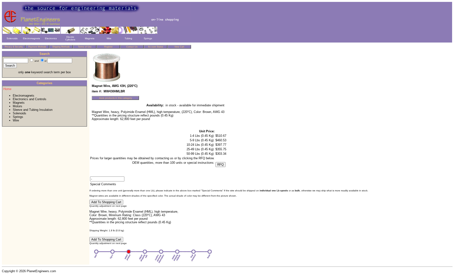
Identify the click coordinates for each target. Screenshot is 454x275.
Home (7, 89)
